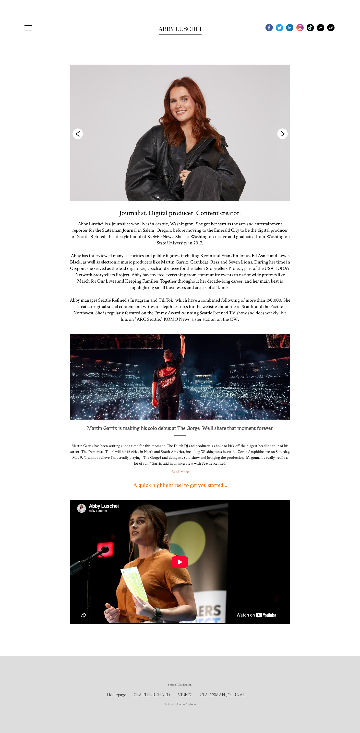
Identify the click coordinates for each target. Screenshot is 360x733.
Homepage (116, 694)
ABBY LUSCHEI (180, 29)
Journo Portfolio (186, 704)
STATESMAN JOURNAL (222, 694)
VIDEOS (185, 694)
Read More (180, 471)
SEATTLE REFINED (152, 694)
